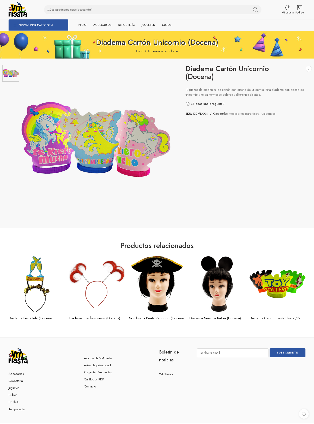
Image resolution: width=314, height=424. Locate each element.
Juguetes (14, 388)
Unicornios (268, 113)
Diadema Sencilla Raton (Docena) (215, 318)
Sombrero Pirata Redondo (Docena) (157, 318)
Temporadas (17, 409)
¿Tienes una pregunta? (207, 103)
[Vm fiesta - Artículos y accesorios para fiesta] (18, 9)
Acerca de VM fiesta (98, 358)
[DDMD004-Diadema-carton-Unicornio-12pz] (10, 73)
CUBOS (167, 25)
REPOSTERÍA (126, 25)
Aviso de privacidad (97, 365)
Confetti (14, 402)
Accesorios (16, 373)
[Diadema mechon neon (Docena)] (97, 284)
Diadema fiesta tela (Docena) (31, 318)
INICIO (82, 25)
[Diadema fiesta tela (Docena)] (37, 284)
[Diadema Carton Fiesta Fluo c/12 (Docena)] (277, 284)
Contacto (90, 386)
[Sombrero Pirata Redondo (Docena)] (309, 69)
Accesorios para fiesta (163, 51)
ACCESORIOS (102, 25)
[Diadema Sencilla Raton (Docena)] (217, 284)
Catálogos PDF (94, 379)
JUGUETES (148, 25)
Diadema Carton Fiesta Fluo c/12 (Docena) (277, 318)
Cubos (13, 395)
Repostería (16, 381)
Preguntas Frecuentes (98, 372)
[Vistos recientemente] (304, 414)
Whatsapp (166, 374)
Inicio (139, 51)
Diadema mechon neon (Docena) (94, 318)
